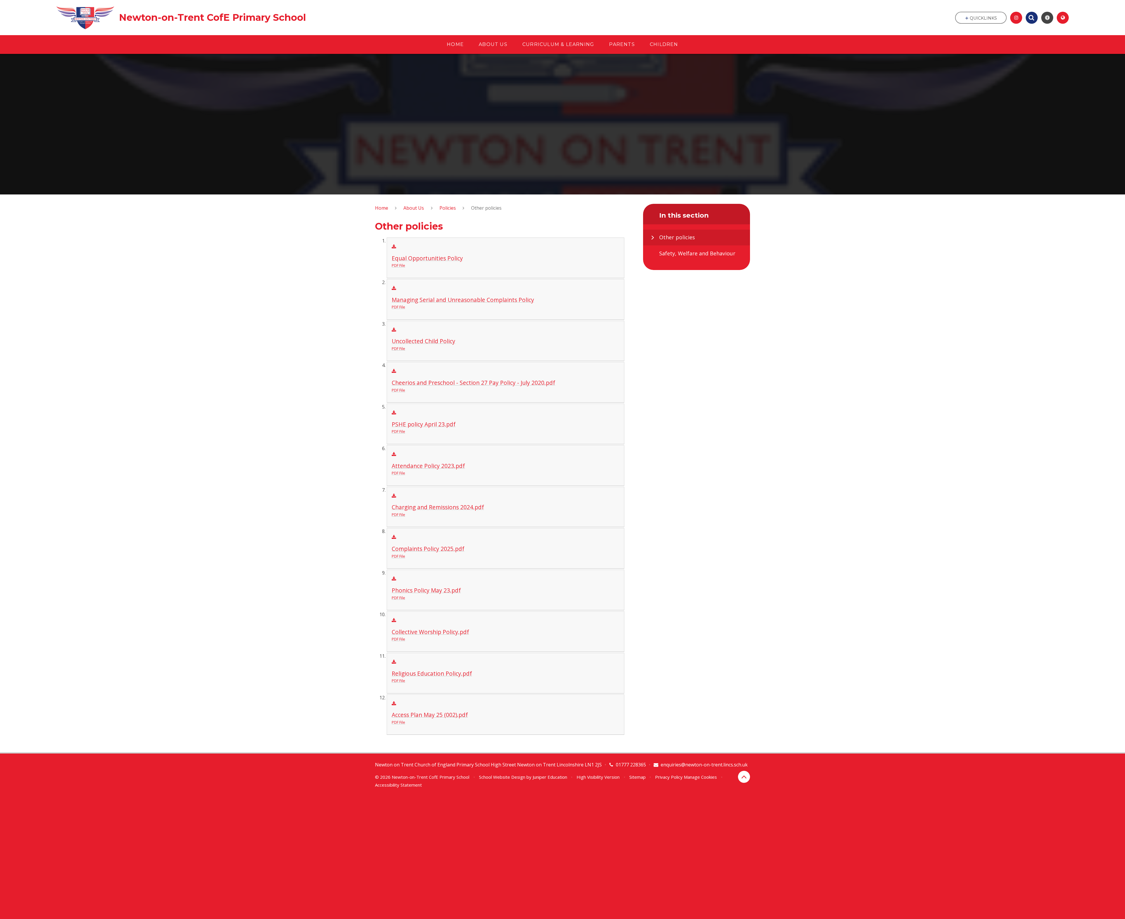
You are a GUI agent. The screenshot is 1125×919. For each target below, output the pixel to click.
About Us (413, 208)
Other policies (486, 208)
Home (381, 208)
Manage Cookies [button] (700, 777)
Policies (447, 208)
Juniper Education (550, 777)
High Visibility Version (598, 777)
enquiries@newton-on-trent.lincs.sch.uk (704, 764)
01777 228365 (631, 764)
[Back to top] (744, 777)
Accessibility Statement (398, 785)
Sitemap (637, 777)
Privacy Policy (669, 777)
